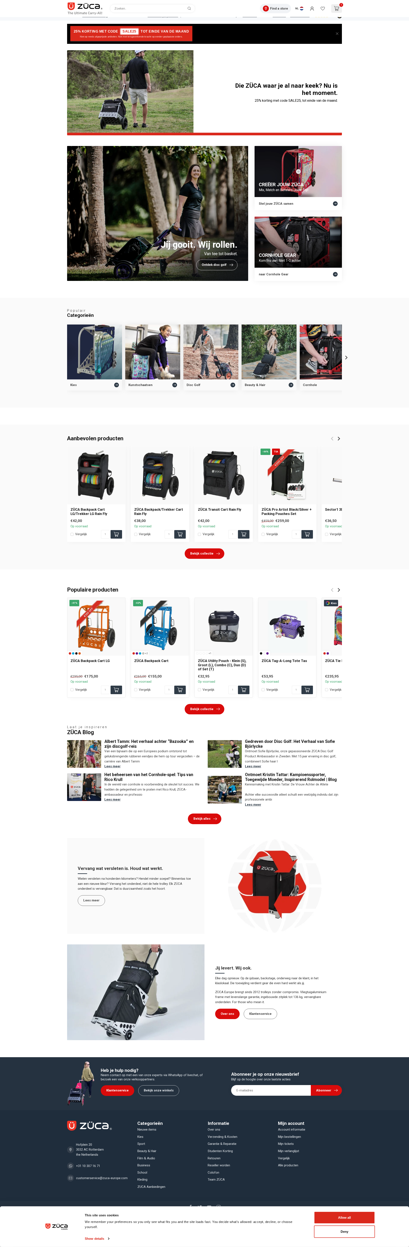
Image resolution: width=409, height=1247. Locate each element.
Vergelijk (81, 534)
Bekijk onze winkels (159, 1090)
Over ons (227, 1014)
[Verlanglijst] (323, 8)
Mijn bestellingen (289, 1137)
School (142, 1172)
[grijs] (143, 653)
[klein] (197, 653)
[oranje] (79, 653)
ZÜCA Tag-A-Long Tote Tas (284, 661)
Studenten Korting (220, 1151)
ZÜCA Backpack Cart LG (90, 661)
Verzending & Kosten (222, 1137)
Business (143, 1165)
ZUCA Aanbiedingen (151, 1187)
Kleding (142, 1179)
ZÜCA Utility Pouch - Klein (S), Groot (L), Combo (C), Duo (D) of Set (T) (222, 665)
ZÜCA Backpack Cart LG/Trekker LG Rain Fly (89, 511)
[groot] (200, 653)
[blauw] (73, 653)
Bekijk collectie (201, 553)
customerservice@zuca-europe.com (102, 1178)
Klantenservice (260, 1014)
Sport (141, 1144)
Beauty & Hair (146, 1151)
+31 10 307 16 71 (88, 1166)
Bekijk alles (201, 819)
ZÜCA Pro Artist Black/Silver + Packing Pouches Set (287, 511)
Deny (344, 1231)
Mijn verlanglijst (288, 1151)
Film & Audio (146, 1158)
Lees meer (112, 766)
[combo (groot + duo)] (204, 653)
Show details (94, 1238)
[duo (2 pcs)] (207, 653)
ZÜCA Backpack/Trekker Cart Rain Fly (158, 511)
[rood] (70, 653)
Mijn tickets (286, 1144)
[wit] (264, 653)
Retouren (214, 1158)
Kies (140, 1137)
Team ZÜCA (216, 1179)
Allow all (344, 1217)
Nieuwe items (146, 1129)
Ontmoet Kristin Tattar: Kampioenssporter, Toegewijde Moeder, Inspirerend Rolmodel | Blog (291, 777)
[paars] (137, 653)
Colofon (213, 1172)
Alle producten (288, 1165)
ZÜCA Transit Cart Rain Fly (219, 509)
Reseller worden (219, 1165)
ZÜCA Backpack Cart (151, 661)
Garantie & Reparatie (222, 1144)
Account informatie (291, 1129)
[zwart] (76, 653)
